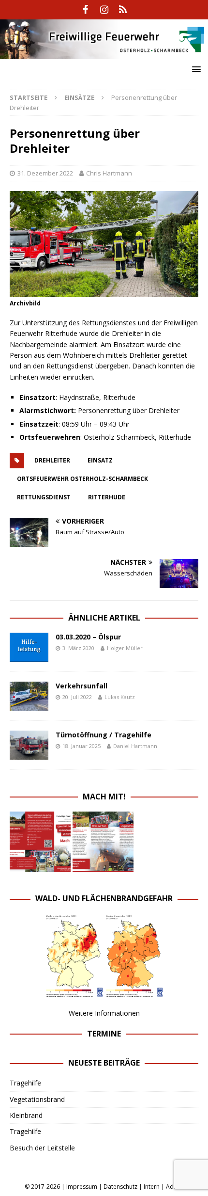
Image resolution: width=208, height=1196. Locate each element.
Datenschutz (120, 1186)
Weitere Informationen (104, 1013)
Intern (152, 1186)
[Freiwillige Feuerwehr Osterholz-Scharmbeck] (104, 53)
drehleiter (52, 460)
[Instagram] (104, 9)
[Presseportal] (123, 9)
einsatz (100, 460)
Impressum (81, 1186)
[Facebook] (85, 9)
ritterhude (106, 497)
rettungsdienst (44, 497)
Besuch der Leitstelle (42, 1147)
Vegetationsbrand (37, 1099)
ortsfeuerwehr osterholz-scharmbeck (82, 479)
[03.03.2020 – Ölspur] (29, 647)
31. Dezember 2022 (45, 173)
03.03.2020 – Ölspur (88, 636)
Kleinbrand (26, 1115)
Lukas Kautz (119, 697)
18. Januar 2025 (81, 745)
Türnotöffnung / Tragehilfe (103, 734)
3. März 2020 (78, 648)
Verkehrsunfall (81, 685)
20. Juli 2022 (77, 697)
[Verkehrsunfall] (29, 696)
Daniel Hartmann (135, 745)
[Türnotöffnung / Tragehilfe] (29, 745)
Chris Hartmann (109, 173)
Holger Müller (125, 648)
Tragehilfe (25, 1082)
